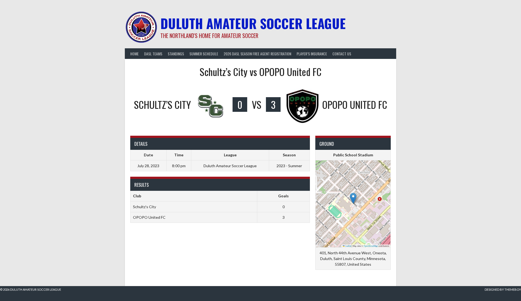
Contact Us (341, 53)
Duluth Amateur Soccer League (253, 23)
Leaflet (348, 245)
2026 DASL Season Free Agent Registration (257, 53)
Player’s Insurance (312, 53)
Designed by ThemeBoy (503, 289)
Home (134, 53)
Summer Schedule (203, 53)
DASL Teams (153, 53)
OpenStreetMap (371, 245)
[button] (353, 198)
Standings (176, 53)
